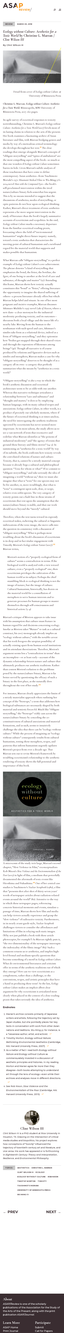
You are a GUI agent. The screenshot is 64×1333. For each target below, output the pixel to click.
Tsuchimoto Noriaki (28, 1186)
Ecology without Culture (31, 1177)
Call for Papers (44, 1331)
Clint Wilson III (25, 1172)
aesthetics (23, 1168)
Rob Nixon (53, 1177)
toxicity (42, 1181)
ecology (40, 1172)
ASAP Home (10, 1327)
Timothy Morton (26, 1181)
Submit (39, 1327)
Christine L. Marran (41, 1168)
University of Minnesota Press (33, 1190)
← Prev (10, 1212)
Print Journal (10, 1331)
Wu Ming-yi (23, 1195)
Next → (53, 1212)
